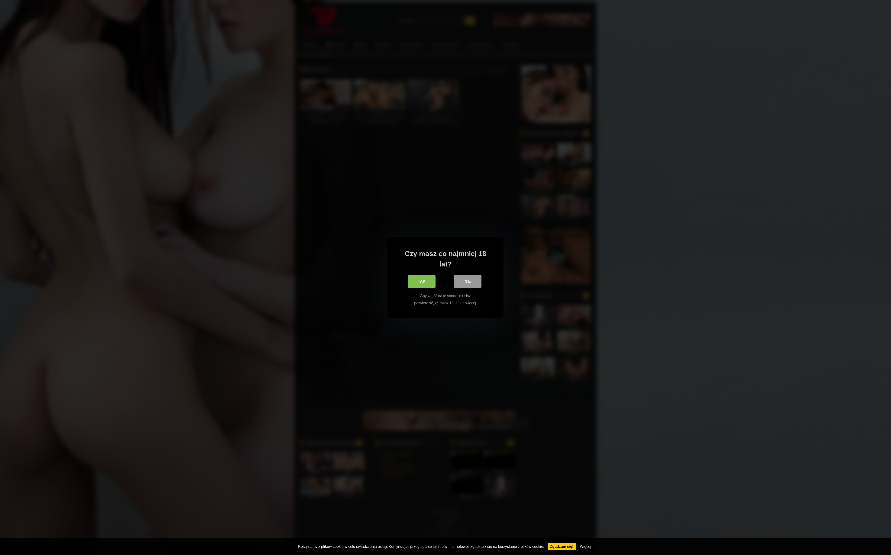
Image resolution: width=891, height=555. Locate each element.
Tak (422, 281)
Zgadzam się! (561, 547)
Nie (468, 281)
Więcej (585, 547)
